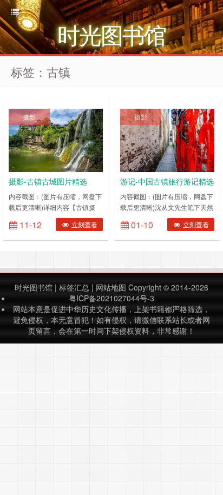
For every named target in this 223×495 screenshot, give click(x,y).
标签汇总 (74, 287)
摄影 (29, 116)
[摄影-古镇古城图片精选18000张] (56, 139)
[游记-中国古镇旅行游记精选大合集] (167, 139)
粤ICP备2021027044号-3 (111, 298)
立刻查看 (83, 224)
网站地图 (111, 287)
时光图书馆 (34, 287)
